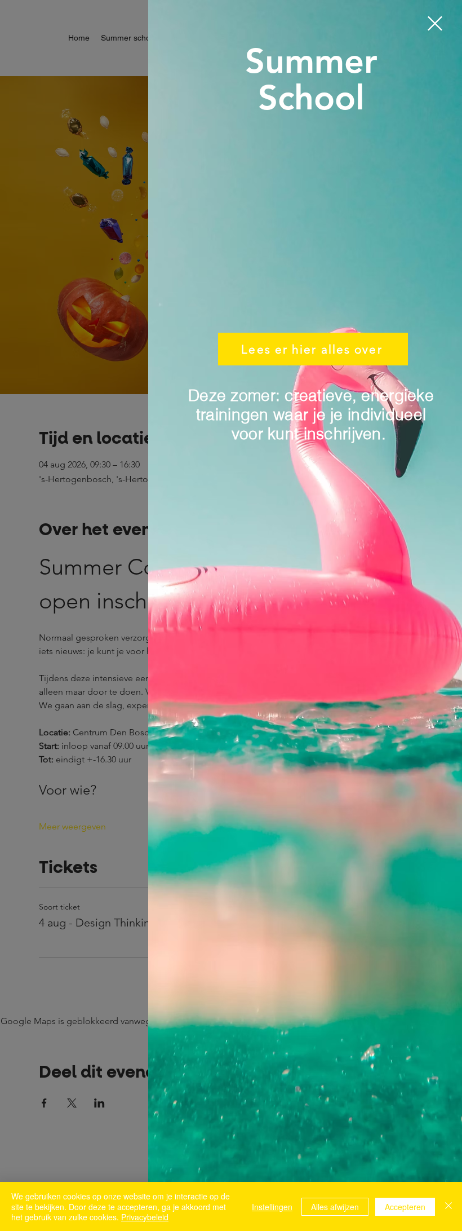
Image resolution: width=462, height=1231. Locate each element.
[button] (435, 23)
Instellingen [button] (272, 1206)
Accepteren (405, 1206)
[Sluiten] (448, 1206)
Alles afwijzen (335, 1206)
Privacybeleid (144, 1217)
